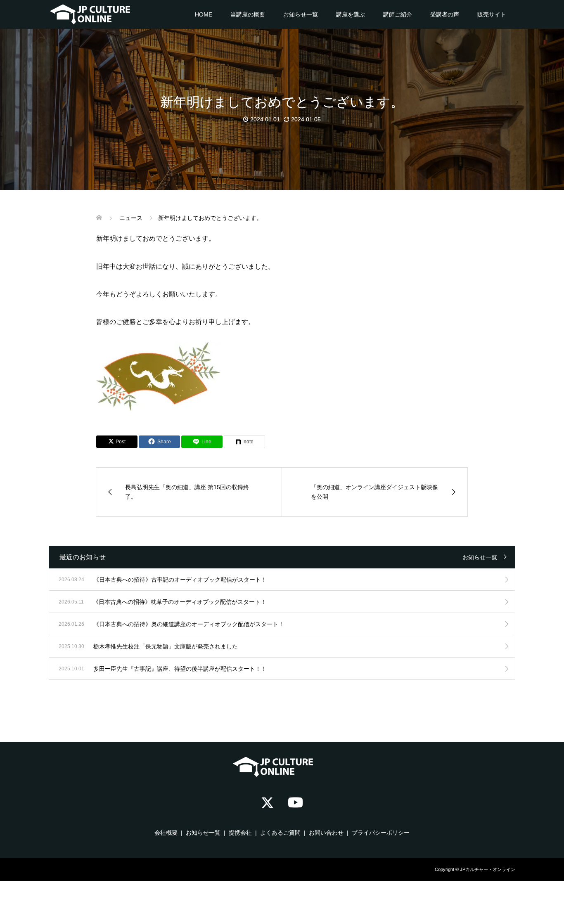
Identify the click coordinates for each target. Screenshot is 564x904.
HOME (203, 14)
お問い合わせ (326, 832)
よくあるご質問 (280, 832)
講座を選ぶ (350, 14)
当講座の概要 (247, 14)
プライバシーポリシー (381, 832)
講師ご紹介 (397, 14)
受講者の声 (444, 14)
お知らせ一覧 (300, 14)
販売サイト (491, 14)
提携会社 (240, 832)
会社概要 (166, 832)
